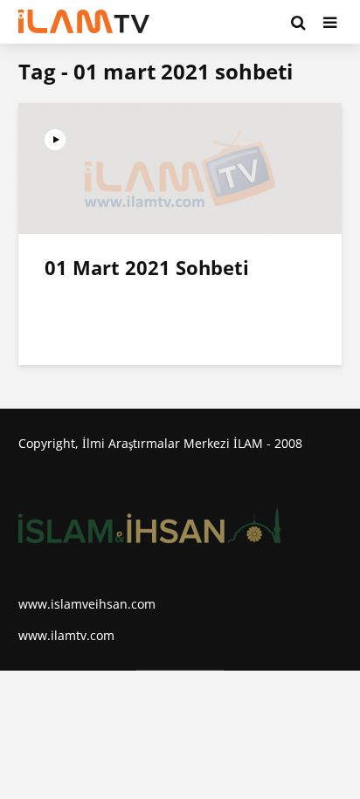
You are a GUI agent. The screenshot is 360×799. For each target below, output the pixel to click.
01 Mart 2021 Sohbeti (147, 267)
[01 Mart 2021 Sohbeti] (180, 166)
